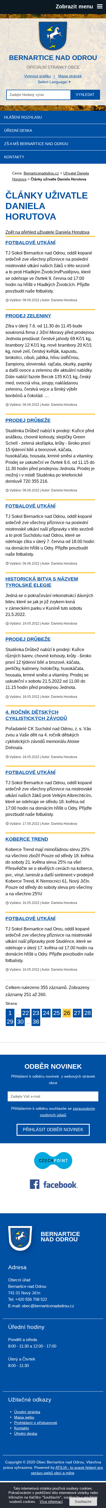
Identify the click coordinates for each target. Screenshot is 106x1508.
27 (77, 1013)
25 (56, 1013)
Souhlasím (83, 1502)
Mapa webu (24, 1417)
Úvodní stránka (27, 1412)
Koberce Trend (26, 839)
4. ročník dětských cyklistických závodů (36, 715)
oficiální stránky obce (53, 61)
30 (20, 1021)
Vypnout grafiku (37, 76)
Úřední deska (18, 130)
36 (36, 1021)
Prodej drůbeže (28, 420)
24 (46, 1013)
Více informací (51, 1502)
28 (87, 1013)
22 (25, 1013)
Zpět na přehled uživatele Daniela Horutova (47, 232)
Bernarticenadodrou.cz (41, 173)
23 (36, 1013)
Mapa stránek (70, 76)
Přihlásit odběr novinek (53, 1129)
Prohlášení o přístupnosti (35, 1422)
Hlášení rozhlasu (23, 117)
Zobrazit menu (74, 6)
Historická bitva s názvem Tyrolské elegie (41, 582)
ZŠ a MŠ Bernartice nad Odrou (36, 144)
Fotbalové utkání (30, 242)
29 (10, 1021)
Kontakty (14, 157)
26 (67, 1013)
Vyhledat (85, 95)
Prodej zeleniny (28, 316)
